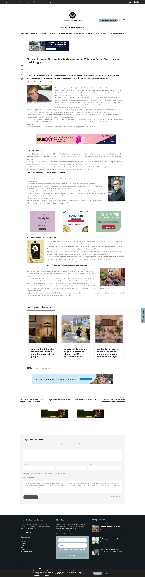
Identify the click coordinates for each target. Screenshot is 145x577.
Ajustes (107, 573)
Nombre (26, 464)
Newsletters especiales (116, 33)
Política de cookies (37, 2)
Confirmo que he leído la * (72, 549)
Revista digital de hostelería (72, 27)
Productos (24, 33)
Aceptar (97, 573)
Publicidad (19, 2)
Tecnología (52, 33)
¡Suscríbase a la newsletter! (108, 20)
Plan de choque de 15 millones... (110, 526)
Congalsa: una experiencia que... (110, 538)
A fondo (43, 33)
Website (91, 464)
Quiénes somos (10, 2)
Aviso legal (27, 2)
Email (58, 464)
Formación (61, 33)
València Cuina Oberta (66, 154)
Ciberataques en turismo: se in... (110, 549)
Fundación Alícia (78, 115)
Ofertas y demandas (85, 33)
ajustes (47, 575)
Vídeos (76, 33)
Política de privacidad (50, 2)
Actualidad (34, 33)
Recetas (103, 33)
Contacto (60, 2)
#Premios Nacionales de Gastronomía (42, 368)
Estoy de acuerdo (30, 477)
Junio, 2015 (29, 70)
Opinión (97, 33)
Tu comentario (28, 448)
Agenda (68, 33)
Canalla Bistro (37, 169)
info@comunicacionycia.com (86, 487)
